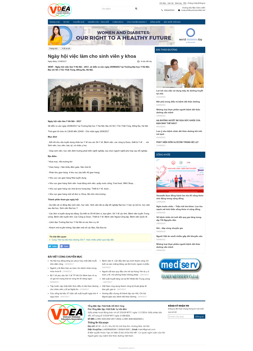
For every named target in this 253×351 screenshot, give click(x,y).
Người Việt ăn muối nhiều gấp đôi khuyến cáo (179, 236)
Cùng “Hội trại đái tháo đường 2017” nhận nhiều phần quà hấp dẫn (83, 240)
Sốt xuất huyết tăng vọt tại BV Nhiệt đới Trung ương (126, 279)
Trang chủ (55, 22)
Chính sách (117, 22)
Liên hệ (170, 3)
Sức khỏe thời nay (172, 22)
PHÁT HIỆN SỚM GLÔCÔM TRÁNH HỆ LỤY (177, 142)
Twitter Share (53, 246)
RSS (184, 3)
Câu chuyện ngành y (137, 22)
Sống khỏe (155, 22)
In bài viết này (146, 61)
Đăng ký (201, 3)
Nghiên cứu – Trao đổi (98, 22)
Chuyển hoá (78, 22)
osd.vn (132, 348)
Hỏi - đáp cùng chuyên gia (169, 228)
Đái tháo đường (166, 50)
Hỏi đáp (162, 3)
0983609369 (167, 10)
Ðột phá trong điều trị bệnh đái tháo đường (178, 101)
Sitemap (178, 3)
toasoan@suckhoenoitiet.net (191, 10)
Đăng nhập (193, 3)
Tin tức (66, 22)
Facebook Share (65, 246)
